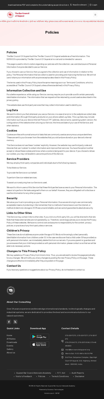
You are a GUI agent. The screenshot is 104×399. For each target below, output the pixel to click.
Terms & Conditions (60, 376)
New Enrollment (80, 5)
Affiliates (11, 339)
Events (10, 346)
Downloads (12, 342)
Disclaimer (79, 376)
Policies (41, 376)
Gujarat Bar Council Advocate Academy (33, 373)
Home (9, 335)
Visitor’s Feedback (24, 376)
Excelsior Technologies (55, 389)
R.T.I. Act (61, 373)
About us (11, 353)
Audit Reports (78, 373)
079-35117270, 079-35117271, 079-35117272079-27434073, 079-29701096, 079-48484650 (81, 341)
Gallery (10, 349)
